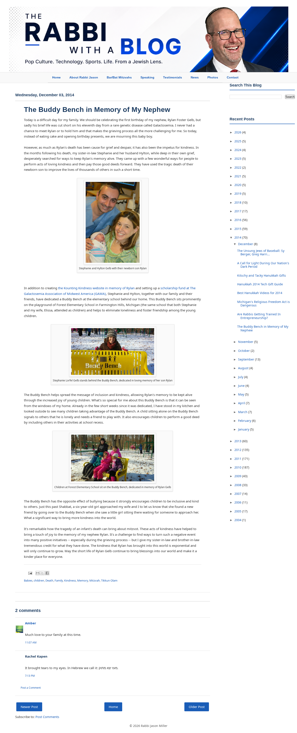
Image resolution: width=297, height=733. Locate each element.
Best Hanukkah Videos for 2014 (259, 293)
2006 (238, 502)
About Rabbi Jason (83, 77)
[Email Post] (30, 573)
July (241, 377)
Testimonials (172, 77)
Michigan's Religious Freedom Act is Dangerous (263, 303)
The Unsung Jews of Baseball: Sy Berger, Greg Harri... (260, 252)
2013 (238, 441)
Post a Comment (31, 688)
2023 (238, 158)
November (246, 342)
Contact (233, 77)
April (242, 403)
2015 (238, 229)
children (39, 580)
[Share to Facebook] (47, 573)
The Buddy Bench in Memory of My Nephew (262, 328)
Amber (30, 623)
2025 (238, 141)
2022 (238, 167)
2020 (238, 185)
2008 (238, 485)
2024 (238, 150)
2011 (238, 459)
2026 (238, 132)
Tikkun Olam (109, 580)
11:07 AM (31, 642)
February (245, 421)
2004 (238, 520)
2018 (238, 202)
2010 (238, 467)
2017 (238, 211)
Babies (28, 580)
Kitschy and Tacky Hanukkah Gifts (261, 275)
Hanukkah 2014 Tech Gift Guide (260, 284)
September (246, 359)
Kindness (70, 580)
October (244, 351)
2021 (238, 176)
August (243, 368)
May (241, 394)
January (244, 429)
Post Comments (47, 717)
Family (59, 580)
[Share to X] (42, 573)
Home (56, 77)
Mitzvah (94, 580)
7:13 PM (30, 676)
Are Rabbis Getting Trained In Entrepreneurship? (259, 316)
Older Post (197, 707)
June (241, 386)
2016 (238, 220)
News (195, 77)
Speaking (147, 77)
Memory (82, 580)
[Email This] (37, 573)
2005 (238, 511)
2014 (238, 237)
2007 (238, 494)
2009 (238, 476)
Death (49, 580)
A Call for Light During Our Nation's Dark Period (263, 265)
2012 (238, 450)
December (246, 244)
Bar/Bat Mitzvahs (119, 77)
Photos (212, 77)
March (243, 412)
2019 (238, 193)
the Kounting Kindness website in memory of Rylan (96, 288)
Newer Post (29, 707)
